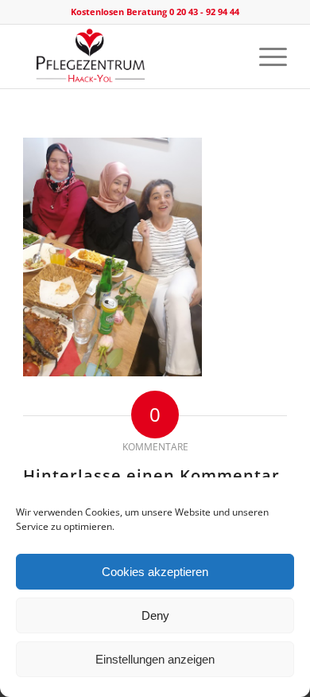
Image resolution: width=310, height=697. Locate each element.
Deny (155, 615)
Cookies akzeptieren (155, 571)
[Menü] (265, 56)
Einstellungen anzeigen (155, 659)
